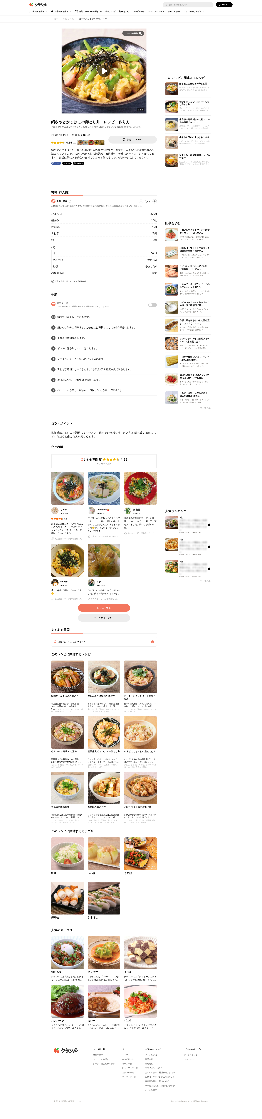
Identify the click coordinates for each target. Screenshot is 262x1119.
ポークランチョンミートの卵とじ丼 (140, 697)
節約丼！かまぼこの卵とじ (65, 696)
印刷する (80, 163)
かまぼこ (56, 226)
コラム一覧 (127, 1063)
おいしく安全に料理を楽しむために (161, 1072)
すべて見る (205, 408)
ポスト (68, 163)
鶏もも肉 (56, 972)
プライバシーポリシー (155, 1068)
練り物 (55, 917)
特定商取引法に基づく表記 (157, 1081)
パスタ (128, 1020)
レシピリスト (128, 1059)
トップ (125, 1055)
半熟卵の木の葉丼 (60, 807)
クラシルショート (156, 11)
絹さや (55, 220)
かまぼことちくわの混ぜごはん (140, 751)
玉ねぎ (55, 233)
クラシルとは (151, 1055)
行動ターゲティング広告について (160, 1077)
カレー (91, 1020)
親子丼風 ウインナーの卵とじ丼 (104, 751)
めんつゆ (58, 259)
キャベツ (93, 972)
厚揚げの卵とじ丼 (97, 807)
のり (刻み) (57, 272)
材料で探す (98, 1055)
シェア (57, 163)
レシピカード (139, 11)
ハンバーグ (57, 1020)
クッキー (129, 972)
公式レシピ (111, 11)
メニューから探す (101, 1059)
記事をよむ (124, 11)
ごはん (55, 213)
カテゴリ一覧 (128, 1072)
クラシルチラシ (191, 1055)
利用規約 (149, 1063)
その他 (128, 873)
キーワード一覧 (129, 1077)
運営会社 (149, 1059)
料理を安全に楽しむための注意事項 (70, 281)
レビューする (104, 608)
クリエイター (174, 11)
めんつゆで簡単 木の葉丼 (64, 751)
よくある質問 (151, 1090)
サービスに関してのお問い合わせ (160, 1085)
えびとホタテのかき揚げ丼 (137, 807)
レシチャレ (189, 1059)
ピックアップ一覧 (130, 1068)
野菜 (53, 873)
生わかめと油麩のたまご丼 (101, 696)
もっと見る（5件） (104, 618)
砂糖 (55, 266)
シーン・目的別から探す (104, 1063)
